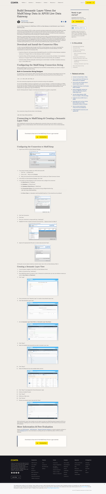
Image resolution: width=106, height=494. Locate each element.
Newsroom (66, 466)
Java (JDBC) (33, 464)
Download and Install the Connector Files (78, 47)
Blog (75, 466)
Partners (65, 472)
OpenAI (86, 472)
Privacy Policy (84, 486)
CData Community (78, 462)
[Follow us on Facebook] (61, 21)
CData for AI (60, 2)
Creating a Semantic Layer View (81, 63)
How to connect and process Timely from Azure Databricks (79, 107)
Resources (77, 468)
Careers (65, 474)
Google (86, 466)
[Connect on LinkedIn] (65, 21)
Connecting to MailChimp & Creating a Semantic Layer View (80, 57)
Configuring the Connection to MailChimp (81, 61)
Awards (65, 468)
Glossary (76, 472)
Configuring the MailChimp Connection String (79, 50)
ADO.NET (33, 466)
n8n (86, 470)
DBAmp (43, 468)
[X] (14, 473)
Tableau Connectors (35, 478)
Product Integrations (57, 464)
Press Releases (67, 464)
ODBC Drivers (34, 462)
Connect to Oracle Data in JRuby (80, 77)
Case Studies (77, 464)
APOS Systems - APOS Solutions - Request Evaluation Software (36, 429)
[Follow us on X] (63, 21)
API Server (33, 470)
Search (82, 2)
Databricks (87, 464)
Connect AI (44, 464)
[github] (16, 473)
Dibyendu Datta (24, 21)
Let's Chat (89, 2)
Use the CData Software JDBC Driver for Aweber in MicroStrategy (80, 95)
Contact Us (66, 476)
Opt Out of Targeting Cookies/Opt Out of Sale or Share (82, 490)
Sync (43, 462)
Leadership (66, 470)
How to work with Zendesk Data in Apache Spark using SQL (80, 83)
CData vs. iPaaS (56, 471)
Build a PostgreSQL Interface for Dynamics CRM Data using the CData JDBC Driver (80, 91)
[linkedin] (12, 473)
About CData (66, 462)
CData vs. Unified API (57, 473)
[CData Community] (18, 473)
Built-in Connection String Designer (80, 54)
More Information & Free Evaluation (78, 66)
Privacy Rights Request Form (53, 487)
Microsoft (87, 468)
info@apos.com (23, 430)
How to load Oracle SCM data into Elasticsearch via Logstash (80, 79)
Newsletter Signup (78, 470)
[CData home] (15, 2)
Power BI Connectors (35, 476)
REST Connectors (34, 472)
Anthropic (87, 462)
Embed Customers (57, 469)
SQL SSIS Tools (45, 466)
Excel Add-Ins (34, 474)
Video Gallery (77, 474)
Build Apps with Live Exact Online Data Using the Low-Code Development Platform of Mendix (80, 103)
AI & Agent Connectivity (55, 467)
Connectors (55, 462)
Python (32, 468)
